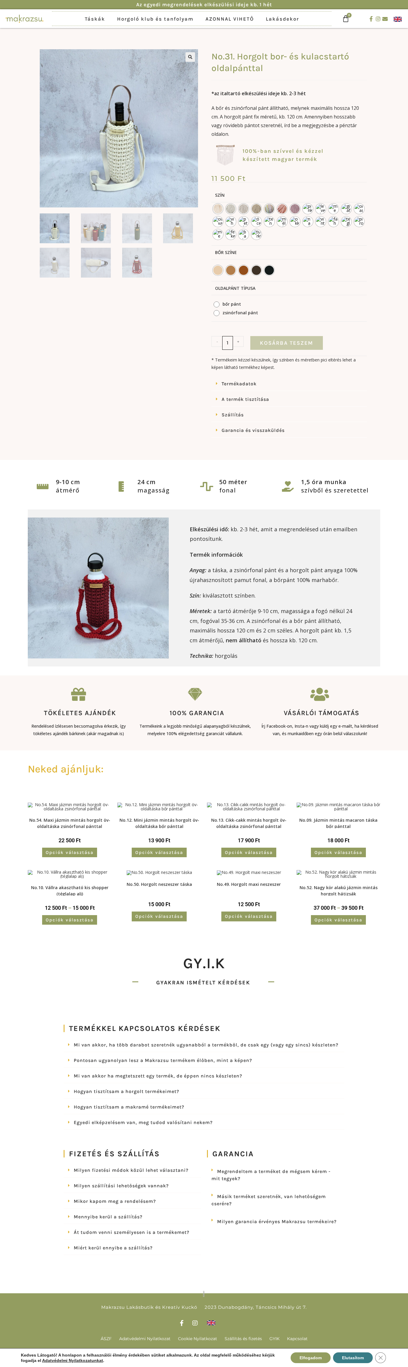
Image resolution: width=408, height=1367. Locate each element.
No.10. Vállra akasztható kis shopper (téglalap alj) (69, 890)
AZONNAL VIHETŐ (229, 19)
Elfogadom (311, 1357)
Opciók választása (69, 852)
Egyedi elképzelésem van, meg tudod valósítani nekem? (143, 1122)
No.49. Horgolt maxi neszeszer (249, 884)
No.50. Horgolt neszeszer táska (159, 884)
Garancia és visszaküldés (253, 430)
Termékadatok (239, 384)
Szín (220, 195)
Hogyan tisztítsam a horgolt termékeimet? (126, 1091)
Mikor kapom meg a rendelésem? (115, 1201)
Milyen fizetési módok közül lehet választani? (131, 1170)
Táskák (95, 19)
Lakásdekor (282, 19)
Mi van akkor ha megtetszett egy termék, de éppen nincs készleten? (158, 1076)
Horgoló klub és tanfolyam (155, 19)
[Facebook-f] (371, 18)
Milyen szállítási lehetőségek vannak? (121, 1186)
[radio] (218, 209)
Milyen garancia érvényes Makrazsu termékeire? (277, 1221)
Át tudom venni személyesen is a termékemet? (131, 1232)
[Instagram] (378, 18)
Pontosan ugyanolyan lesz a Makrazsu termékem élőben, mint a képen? (163, 1060)
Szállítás (233, 415)
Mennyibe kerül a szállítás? (108, 1217)
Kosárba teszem (286, 343)
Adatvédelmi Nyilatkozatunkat (72, 1360)
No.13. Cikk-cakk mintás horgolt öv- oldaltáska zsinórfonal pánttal (248, 822)
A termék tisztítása (245, 399)
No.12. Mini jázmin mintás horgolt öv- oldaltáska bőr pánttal (159, 822)
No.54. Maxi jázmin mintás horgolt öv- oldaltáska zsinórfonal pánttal (69, 822)
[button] (190, 57)
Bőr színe (226, 252)
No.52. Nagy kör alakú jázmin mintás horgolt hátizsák (339, 890)
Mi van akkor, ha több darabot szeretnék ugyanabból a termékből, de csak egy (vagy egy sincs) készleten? (206, 1045)
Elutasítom (353, 1357)
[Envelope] (385, 18)
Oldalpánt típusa (235, 288)
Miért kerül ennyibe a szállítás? (113, 1248)
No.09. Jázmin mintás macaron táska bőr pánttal (338, 822)
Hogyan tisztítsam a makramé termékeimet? (129, 1107)
